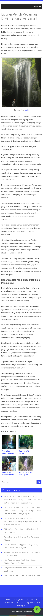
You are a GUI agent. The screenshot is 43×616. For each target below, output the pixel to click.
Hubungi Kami (22, 605)
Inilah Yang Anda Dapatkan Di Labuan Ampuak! (22, 575)
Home (7, 599)
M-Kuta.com (28, 612)
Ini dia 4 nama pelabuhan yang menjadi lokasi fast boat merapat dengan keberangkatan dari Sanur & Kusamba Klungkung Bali (22, 510)
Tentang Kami (18, 599)
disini (27, 110)
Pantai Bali (9, 602)
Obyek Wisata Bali (33, 602)
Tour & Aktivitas (32, 599)
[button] (35, 6)
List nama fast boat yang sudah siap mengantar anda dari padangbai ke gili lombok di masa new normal (22, 521)
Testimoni (19, 602)
